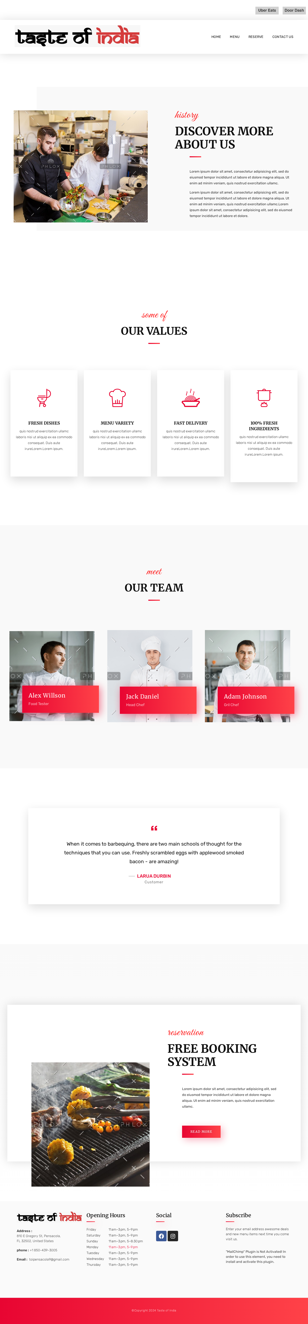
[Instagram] (173, 1236)
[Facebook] (161, 1236)
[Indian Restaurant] (77, 36)
